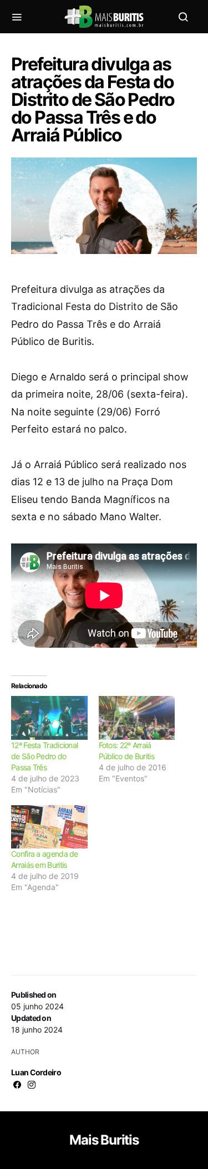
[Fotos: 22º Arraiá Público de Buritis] (137, 718)
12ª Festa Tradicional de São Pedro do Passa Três (44, 756)
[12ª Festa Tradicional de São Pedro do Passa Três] (49, 718)
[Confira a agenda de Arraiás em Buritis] (49, 827)
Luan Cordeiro (36, 1072)
